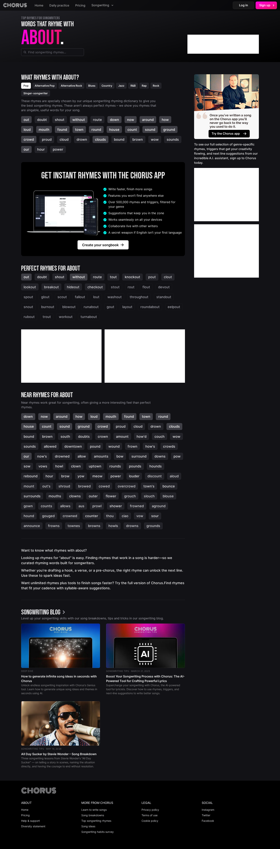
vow (139, 516)
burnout (47, 307)
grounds (153, 526)
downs (160, 456)
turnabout (89, 317)
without (78, 120)
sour (155, 516)
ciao (125, 516)
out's (46, 486)
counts (46, 506)
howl (59, 466)
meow (97, 476)
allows (65, 506)
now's (42, 456)
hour (41, 149)
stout (115, 287)
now (130, 120)
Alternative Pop (45, 85)
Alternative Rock (71, 85)
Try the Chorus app (226, 133)
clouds (100, 139)
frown (132, 446)
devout (164, 287)
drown (82, 139)
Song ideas (88, 826)
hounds (155, 466)
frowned (137, 506)
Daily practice (59, 5)
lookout (30, 287)
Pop (26, 85)
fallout (80, 297)
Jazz (121, 85)
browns (94, 526)
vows (42, 466)
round (96, 130)
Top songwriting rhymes (96, 820)
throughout (139, 297)
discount (154, 476)
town (79, 130)
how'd (141, 436)
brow (65, 476)
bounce (168, 486)
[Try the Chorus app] (226, 106)
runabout (91, 307)
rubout (29, 317)
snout (28, 307)
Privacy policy (150, 809)
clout (168, 277)
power (58, 149)
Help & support (30, 820)
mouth (44, 130)
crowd (29, 139)
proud (47, 139)
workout (66, 317)
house (114, 130)
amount (122, 436)
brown (137, 139)
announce (32, 526)
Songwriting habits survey (97, 831)
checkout (95, 287)
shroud (64, 486)
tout (113, 277)
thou (110, 516)
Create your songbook (100, 245)
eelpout (174, 307)
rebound (31, 476)
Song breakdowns (92, 815)
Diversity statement (33, 826)
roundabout (150, 307)
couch (159, 436)
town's (148, 486)
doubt (42, 120)
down (114, 120)
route (97, 120)
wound (114, 446)
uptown (95, 466)
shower (116, 506)
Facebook (208, 820)
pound (95, 446)
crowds (169, 446)
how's (150, 446)
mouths (55, 496)
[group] (44, 612)
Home (39, 5)
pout (152, 277)
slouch (149, 496)
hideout (73, 287)
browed (84, 486)
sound (150, 130)
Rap (144, 85)
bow (119, 456)
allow (82, 456)
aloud (174, 476)
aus (81, 506)
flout (146, 287)
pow (177, 456)
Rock (156, 85)
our (26, 149)
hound (29, 516)
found (62, 130)
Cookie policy (150, 820)
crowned (70, 516)
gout (110, 307)
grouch (130, 496)
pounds (135, 466)
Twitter (206, 815)
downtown (73, 446)
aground (159, 506)
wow (155, 139)
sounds (173, 139)
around (148, 120)
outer (93, 496)
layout (127, 307)
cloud (64, 139)
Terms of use (150, 815)
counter (91, 516)
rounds (115, 466)
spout (28, 297)
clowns (75, 496)
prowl (97, 506)
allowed (50, 446)
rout (131, 287)
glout (45, 297)
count (132, 130)
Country (107, 85)
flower (111, 496)
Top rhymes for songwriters (40, 18)
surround (138, 456)
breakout (51, 287)
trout (47, 317)
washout (114, 297)
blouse (168, 496)
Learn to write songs (94, 809)
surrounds (32, 496)
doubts (84, 436)
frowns (54, 526)
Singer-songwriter (35, 93)
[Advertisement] (223, 44)
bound (119, 139)
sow (27, 466)
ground (169, 130)
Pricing (80, 5)
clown (76, 466)
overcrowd (126, 486)
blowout (69, 307)
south (65, 436)
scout (62, 297)
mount (29, 486)
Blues (91, 85)
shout (59, 120)
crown (103, 436)
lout (96, 297)
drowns (132, 526)
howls (113, 526)
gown (28, 506)
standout (163, 297)
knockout (132, 277)
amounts (101, 456)
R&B (133, 85)
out (26, 120)
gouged (48, 516)
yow (81, 476)
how (165, 120)
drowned (62, 456)
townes (74, 526)
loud (27, 130)
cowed (104, 486)
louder (134, 476)
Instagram (208, 809)
